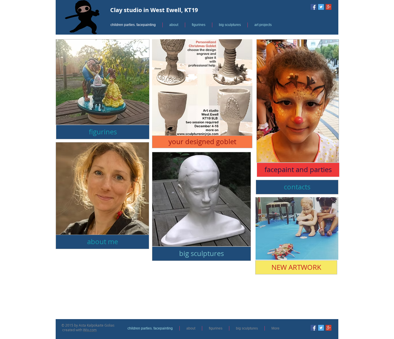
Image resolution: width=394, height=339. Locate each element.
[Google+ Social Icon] (328, 7)
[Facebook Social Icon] (313, 7)
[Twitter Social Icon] (321, 7)
